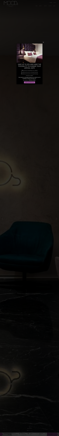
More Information (29, 82)
